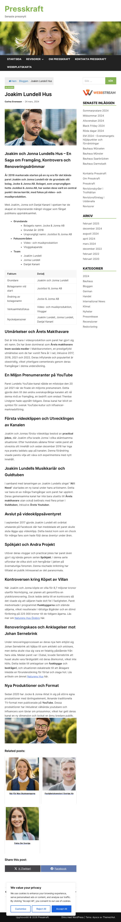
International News (94, 301)
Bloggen (23, 81)
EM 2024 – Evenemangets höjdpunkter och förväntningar (98, 139)
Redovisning (90, 326)
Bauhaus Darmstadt (94, 163)
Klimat (86, 306)
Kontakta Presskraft (90, 59)
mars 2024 (89, 243)
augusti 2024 (91, 233)
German (87, 291)
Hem (14, 81)
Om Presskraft (59, 59)
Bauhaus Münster (93, 153)
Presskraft (24, 8)
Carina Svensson (13, 101)
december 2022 (92, 248)
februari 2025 (91, 223)
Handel (87, 296)
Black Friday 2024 (94, 125)
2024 (86, 276)
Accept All (61, 908)
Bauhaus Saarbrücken (96, 158)
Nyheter (87, 311)
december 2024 (92, 228)
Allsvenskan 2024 (93, 120)
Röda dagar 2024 (93, 130)
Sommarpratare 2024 (96, 110)
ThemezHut (109, 917)
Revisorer (36, 60)
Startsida (14, 59)
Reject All (41, 908)
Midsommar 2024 (93, 115)
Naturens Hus (35, 676)
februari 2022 (91, 253)
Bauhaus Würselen (93, 148)
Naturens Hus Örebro (27, 618)
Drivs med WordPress (72, 917)
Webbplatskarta (19, 67)
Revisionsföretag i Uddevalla (93, 199)
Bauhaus (88, 281)
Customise (20, 908)
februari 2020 (91, 258)
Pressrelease (90, 316)
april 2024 (89, 238)
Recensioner (90, 321)
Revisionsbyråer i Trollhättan (93, 190)
